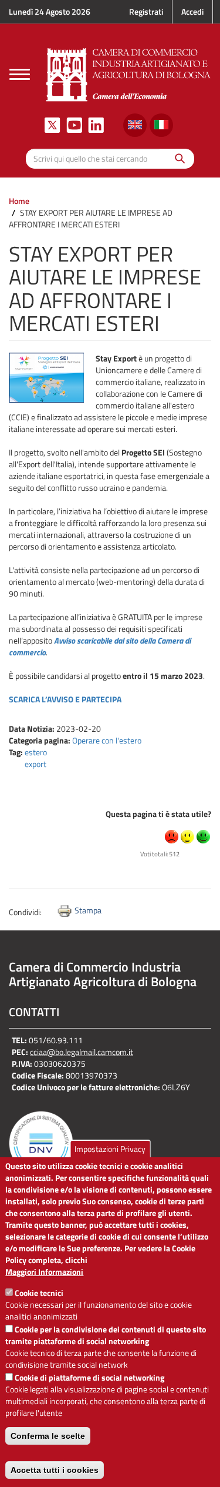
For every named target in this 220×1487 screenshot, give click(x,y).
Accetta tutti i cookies (55, 1470)
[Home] (129, 73)
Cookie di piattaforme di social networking (89, 1377)
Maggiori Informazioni (44, 1272)
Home (19, 201)
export (35, 764)
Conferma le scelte (48, 1436)
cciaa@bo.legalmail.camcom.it (81, 1052)
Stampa (88, 910)
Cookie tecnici (39, 1293)
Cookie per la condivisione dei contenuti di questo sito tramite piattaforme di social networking (105, 1335)
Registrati (146, 11)
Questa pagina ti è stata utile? (158, 814)
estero (36, 752)
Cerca (177, 158)
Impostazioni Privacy (110, 1149)
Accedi (192, 11)
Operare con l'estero (106, 740)
